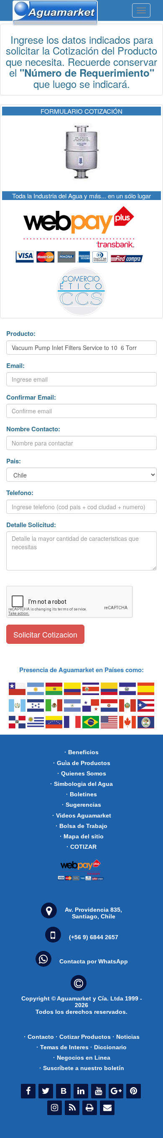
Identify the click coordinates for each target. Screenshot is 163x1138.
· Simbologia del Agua (81, 783)
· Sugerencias (81, 804)
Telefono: (19, 492)
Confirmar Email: (31, 397)
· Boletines (81, 794)
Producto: (21, 333)
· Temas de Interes (62, 1047)
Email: (15, 365)
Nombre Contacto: (33, 429)
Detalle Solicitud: (31, 524)
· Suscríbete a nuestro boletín (81, 1068)
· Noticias (126, 1036)
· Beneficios (81, 752)
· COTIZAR (81, 846)
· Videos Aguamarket (81, 815)
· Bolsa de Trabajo (81, 826)
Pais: (13, 461)
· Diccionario (108, 1047)
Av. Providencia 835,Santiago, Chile (93, 913)
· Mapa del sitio (82, 836)
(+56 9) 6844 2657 (93, 937)
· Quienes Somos (81, 773)
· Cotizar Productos (83, 1036)
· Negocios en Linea (81, 1057)
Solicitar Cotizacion (45, 634)
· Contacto (39, 1036)
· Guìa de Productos (81, 763)
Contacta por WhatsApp (93, 961)
